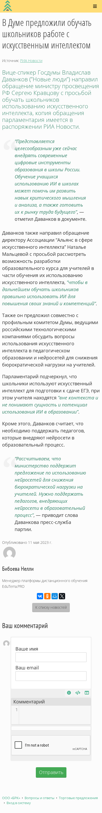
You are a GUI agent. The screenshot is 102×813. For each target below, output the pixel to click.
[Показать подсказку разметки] (69, 693)
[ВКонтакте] (40, 596)
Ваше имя (26, 649)
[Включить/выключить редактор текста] (78, 693)
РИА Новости (31, 60)
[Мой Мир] (55, 596)
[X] (62, 596)
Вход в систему (19, 803)
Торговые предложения (78, 798)
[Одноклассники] (47, 596)
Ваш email (27, 667)
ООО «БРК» (11, 798)
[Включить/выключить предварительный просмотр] (86, 693)
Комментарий (29, 701)
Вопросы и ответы (39, 798)
